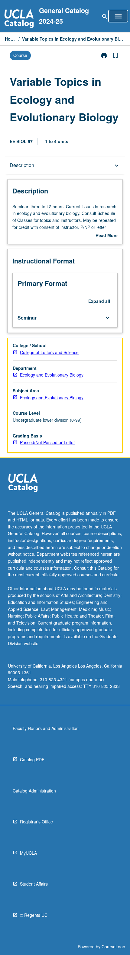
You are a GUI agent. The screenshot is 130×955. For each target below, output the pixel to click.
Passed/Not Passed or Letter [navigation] (47, 442)
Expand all (99, 301)
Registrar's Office (36, 822)
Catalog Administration (34, 791)
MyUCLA (28, 853)
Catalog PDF (32, 759)
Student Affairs (34, 884)
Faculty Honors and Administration (46, 728)
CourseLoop (113, 946)
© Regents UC (33, 915)
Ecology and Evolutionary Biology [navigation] (51, 375)
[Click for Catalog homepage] (19, 19)
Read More (107, 235)
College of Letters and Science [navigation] (49, 352)
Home (10, 39)
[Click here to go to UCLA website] (23, 483)
